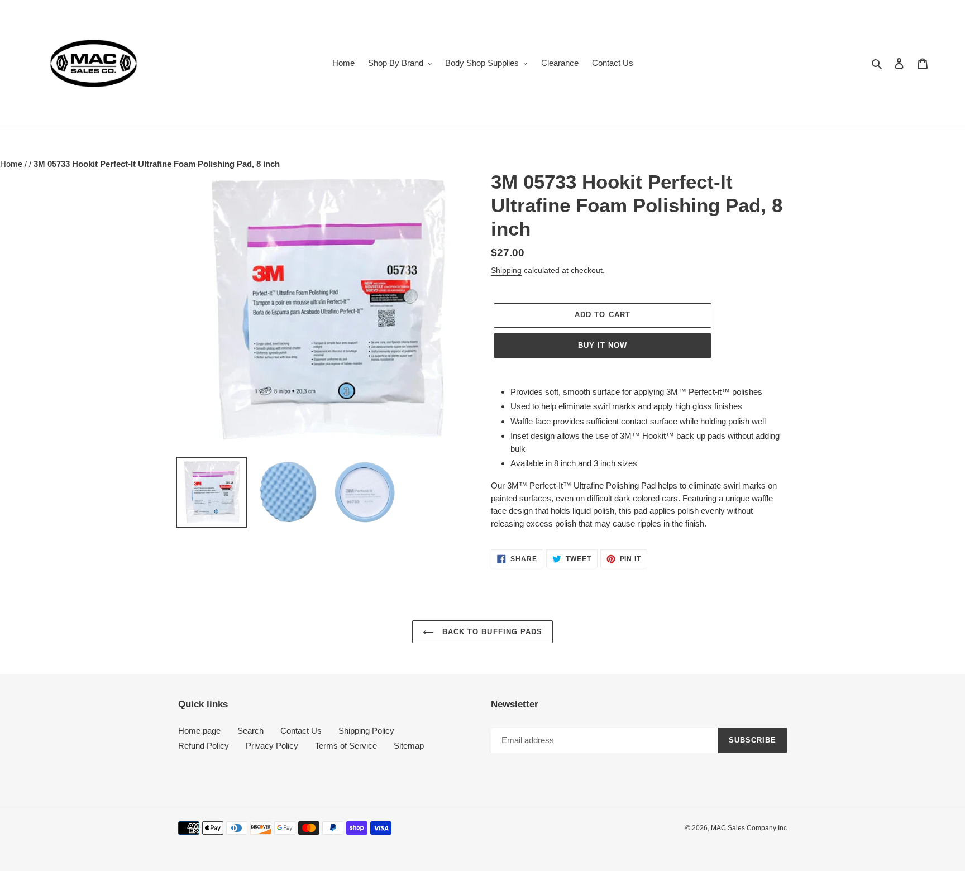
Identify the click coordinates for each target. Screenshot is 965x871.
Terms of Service (346, 745)
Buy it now (602, 345)
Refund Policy (203, 745)
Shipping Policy (366, 730)
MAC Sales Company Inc (749, 828)
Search (250, 730)
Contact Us (301, 730)
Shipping (506, 270)
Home (12, 164)
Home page (199, 730)
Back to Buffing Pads (490, 632)
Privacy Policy (272, 745)
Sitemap (409, 745)
